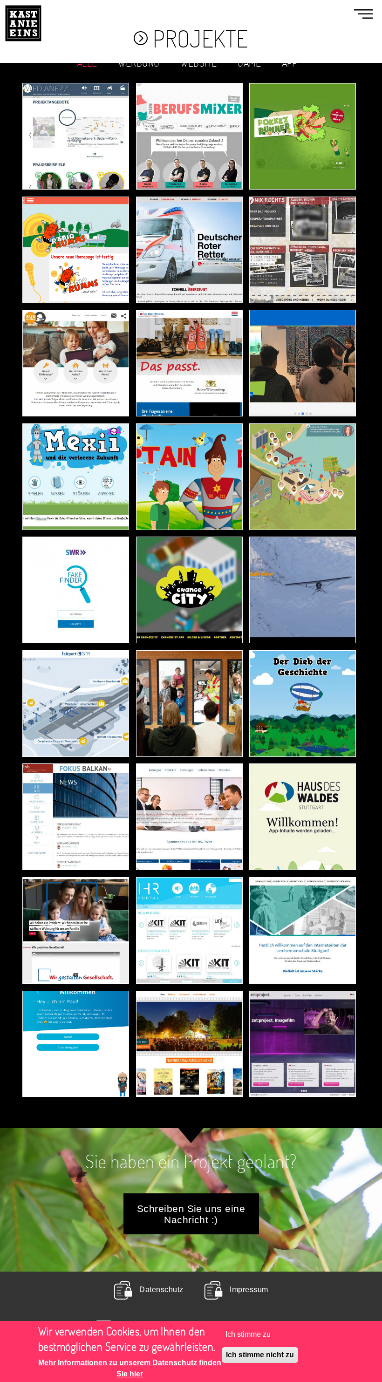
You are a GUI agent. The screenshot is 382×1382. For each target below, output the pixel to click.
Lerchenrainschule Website (309, 899)
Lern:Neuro (76, 1016)
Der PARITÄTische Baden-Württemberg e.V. (75, 890)
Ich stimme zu (248, 1334)
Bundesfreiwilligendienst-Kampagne (218, 672)
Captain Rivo (189, 449)
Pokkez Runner (302, 108)
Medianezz (75, 108)
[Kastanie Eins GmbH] (23, 5)
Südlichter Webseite (302, 559)
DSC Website (189, 789)
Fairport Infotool (75, 676)
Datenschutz (161, 1289)
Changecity (189, 562)
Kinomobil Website (189, 1013)
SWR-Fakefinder (76, 562)
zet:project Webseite (302, 1013)
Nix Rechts (302, 222)
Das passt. (189, 335)
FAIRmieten (76, 335)
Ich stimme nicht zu (260, 1355)
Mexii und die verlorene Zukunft (76, 443)
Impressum (249, 1289)
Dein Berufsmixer (189, 105)
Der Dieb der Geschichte (302, 672)
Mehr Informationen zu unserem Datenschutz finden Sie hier (129, 1368)
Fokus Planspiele (76, 786)
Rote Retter (189, 222)
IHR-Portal (189, 902)
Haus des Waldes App (302, 786)
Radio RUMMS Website (75, 219)
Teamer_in (302, 449)
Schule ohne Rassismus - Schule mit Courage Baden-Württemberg (302, 319)
